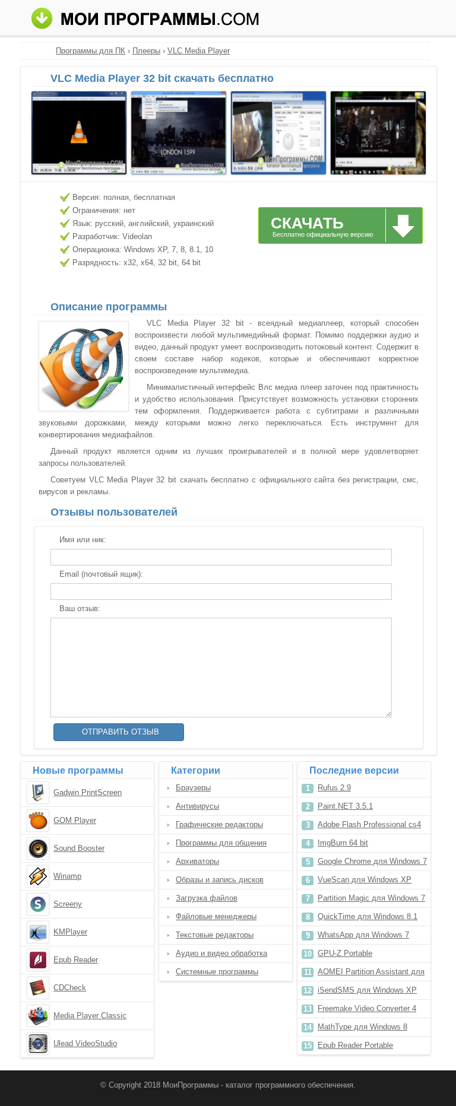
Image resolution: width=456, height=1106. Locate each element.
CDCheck (69, 987)
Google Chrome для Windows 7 (372, 861)
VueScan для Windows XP (364, 879)
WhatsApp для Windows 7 (363, 934)
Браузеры (193, 787)
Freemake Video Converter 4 (367, 1008)
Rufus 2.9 (334, 787)
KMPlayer (70, 931)
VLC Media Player (198, 50)
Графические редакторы (219, 824)
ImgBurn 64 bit (343, 842)
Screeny (67, 904)
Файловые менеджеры (216, 916)
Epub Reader (75, 959)
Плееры (146, 50)
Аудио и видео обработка (221, 953)
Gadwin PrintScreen (87, 792)
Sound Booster (78, 848)
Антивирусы (197, 806)
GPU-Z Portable (345, 953)
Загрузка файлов (207, 898)
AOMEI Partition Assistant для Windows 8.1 (371, 974)
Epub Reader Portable (355, 1045)
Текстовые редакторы (215, 934)
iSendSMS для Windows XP (367, 990)
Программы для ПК (90, 50)
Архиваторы (197, 861)
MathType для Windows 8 (362, 1026)
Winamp (67, 876)
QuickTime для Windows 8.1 (367, 916)
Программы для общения (221, 842)
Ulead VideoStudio (85, 1043)
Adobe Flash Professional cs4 (369, 824)
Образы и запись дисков (220, 879)
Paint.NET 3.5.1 (345, 806)
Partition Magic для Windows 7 (371, 898)
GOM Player (74, 820)
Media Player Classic (89, 1015)
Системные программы (217, 971)
